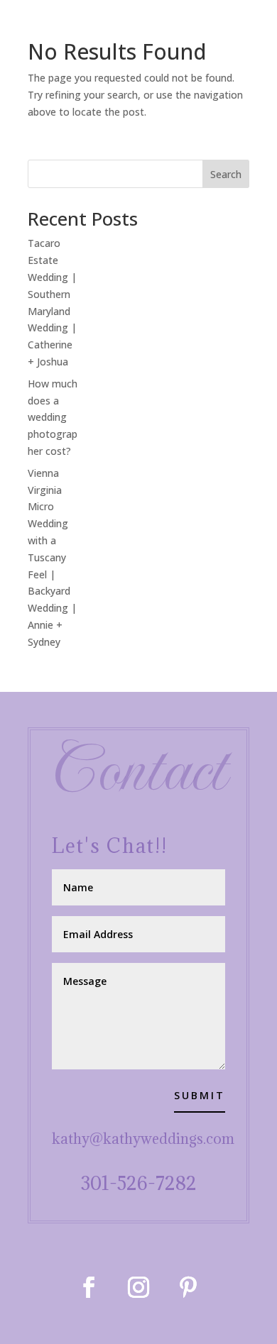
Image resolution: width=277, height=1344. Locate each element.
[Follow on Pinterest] (188, 1287)
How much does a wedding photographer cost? (52, 417)
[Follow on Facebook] (88, 1287)
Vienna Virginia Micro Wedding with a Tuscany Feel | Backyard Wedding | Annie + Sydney (52, 557)
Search (225, 174)
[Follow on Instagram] (138, 1287)
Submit (199, 1095)
